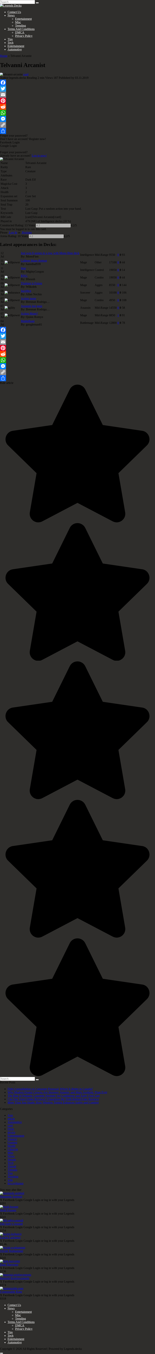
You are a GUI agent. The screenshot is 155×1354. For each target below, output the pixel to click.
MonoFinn (32, 256)
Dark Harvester (9, 1264)
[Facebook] (77, 83)
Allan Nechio (34, 294)
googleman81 (34, 324)
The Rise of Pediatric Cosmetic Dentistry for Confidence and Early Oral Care (54, 1095)
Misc (18, 22)
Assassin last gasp (31, 306)
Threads (12, 1169)
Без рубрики (15, 1183)
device (11, 1132)
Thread (12, 1166)
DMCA (19, 32)
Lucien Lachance (10, 1237)
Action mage (28, 298)
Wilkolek (31, 286)
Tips (10, 39)
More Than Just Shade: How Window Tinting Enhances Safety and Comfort (53, 1102)
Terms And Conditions (21, 29)
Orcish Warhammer (11, 1251)
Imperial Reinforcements (14, 1278)
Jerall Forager (8, 1210)
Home (3, 55)
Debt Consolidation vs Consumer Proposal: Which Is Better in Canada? (50, 1088)
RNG (24, 275)
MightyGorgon (35, 271)
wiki (10, 1180)
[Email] (77, 95)
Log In (12, 232)
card (25, 74)
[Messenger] (77, 119)
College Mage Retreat (34, 260)
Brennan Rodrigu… (38, 301)
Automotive (15, 49)
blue (23, 268)
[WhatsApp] (77, 113)
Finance (12, 1139)
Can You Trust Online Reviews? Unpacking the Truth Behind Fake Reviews (53, 1099)
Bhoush (30, 279)
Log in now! (39, 155)
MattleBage (28, 321)
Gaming (12, 1142)
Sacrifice (26, 290)
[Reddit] (77, 107)
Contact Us (14, 12)
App (10, 1115)
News (11, 15)
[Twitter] (77, 89)
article (11, 1118)
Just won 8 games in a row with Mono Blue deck (50, 253)
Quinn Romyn (34, 317)
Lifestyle (13, 1149)
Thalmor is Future (31, 283)
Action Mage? (29, 313)
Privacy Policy (24, 35)
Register (26, 232)
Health (12, 1146)
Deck (11, 1129)
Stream (12, 1159)
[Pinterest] (77, 101)
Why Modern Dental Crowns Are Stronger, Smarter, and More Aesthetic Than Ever (57, 1092)
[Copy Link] (77, 125)
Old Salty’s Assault (11, 1223)
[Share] (77, 131)
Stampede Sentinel (11, 1196)
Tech (10, 42)
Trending (20, 25)
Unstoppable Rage (11, 1291)
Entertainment (23, 18)
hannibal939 (33, 264)
